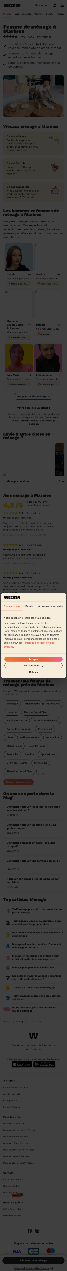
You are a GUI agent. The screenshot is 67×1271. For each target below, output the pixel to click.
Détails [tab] (29, 606)
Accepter (33, 659)
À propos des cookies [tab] (50, 606)
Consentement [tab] (12, 606)
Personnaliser (32, 665)
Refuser (33, 672)
